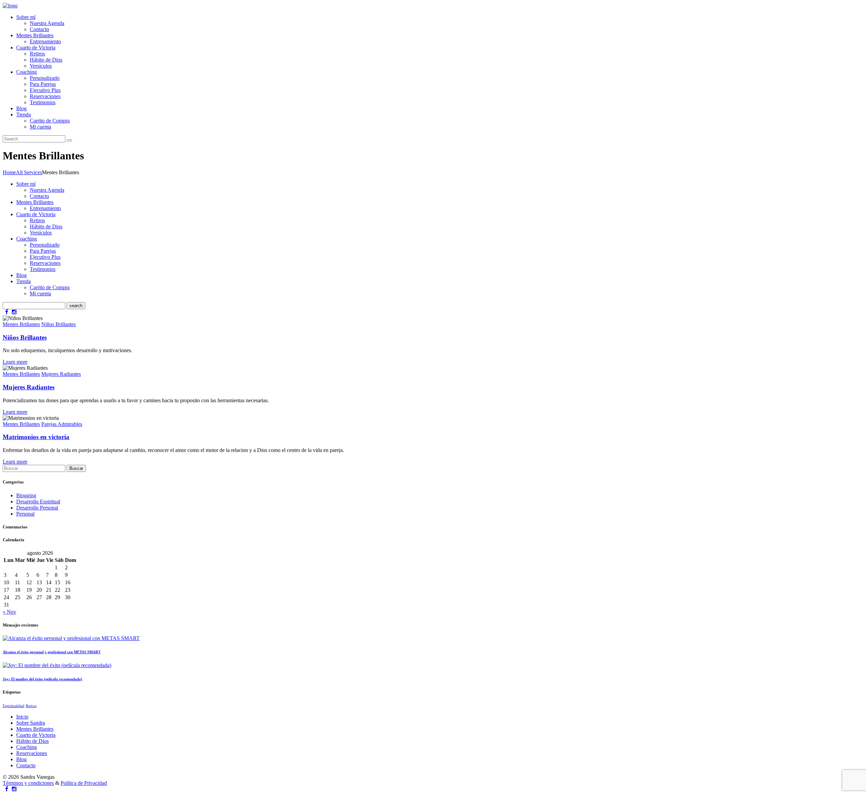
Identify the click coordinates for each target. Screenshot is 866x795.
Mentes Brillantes (21, 324)
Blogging (26, 495)
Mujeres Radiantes (61, 374)
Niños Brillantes (58, 324)
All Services (29, 172)
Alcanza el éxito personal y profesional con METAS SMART (51, 652)
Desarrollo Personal (37, 507)
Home (9, 172)
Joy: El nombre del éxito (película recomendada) (42, 679)
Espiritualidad (13, 706)
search (76, 305)
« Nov (9, 612)
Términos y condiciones (28, 783)
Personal (25, 514)
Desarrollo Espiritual (38, 501)
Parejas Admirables (61, 424)
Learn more (15, 362)
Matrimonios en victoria (36, 436)
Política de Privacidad (84, 783)
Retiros (31, 706)
